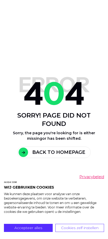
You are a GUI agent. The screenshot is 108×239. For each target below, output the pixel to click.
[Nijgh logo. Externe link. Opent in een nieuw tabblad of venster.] (10, 182)
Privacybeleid (91, 177)
